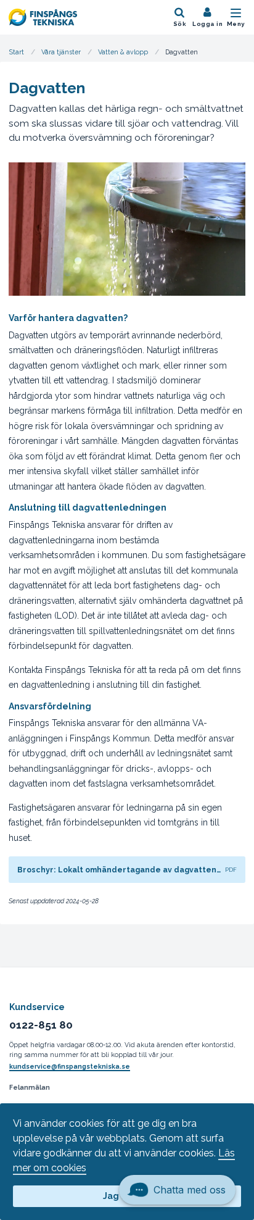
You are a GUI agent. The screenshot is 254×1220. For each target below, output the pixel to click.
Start (16, 52)
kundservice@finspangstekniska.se (69, 1066)
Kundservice (37, 1007)
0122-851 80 (41, 1025)
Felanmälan (29, 1087)
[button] (177, 1183)
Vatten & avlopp (123, 52)
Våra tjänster (61, 52)
